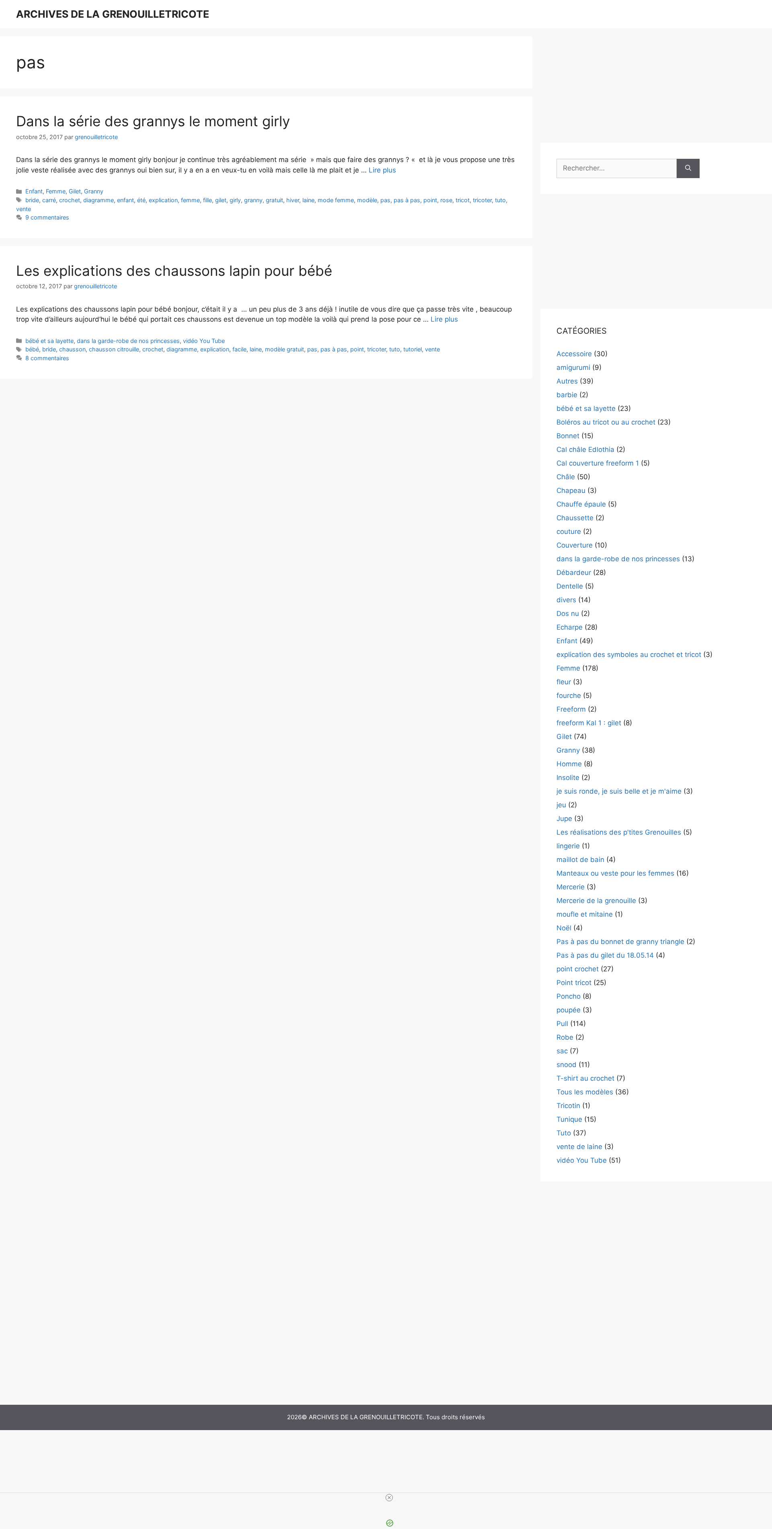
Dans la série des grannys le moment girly (153, 121)
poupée (568, 1010)
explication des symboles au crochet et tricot (628, 655)
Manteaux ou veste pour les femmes (615, 873)
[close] (389, 1497)
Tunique (569, 1119)
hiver (292, 200)
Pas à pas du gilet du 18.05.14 (605, 955)
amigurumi (573, 367)
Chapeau (570, 490)
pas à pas (407, 200)
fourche (568, 696)
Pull (562, 1024)
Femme (56, 191)
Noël (563, 928)
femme (190, 200)
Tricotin (568, 1106)
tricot (463, 200)
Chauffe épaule (581, 504)
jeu (561, 805)
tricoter (482, 200)
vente (23, 208)
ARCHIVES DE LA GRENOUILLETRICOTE (112, 14)
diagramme (98, 200)
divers (566, 600)
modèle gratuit (284, 349)
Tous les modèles (584, 1092)
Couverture (574, 545)
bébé (32, 349)
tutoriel (412, 349)
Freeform (571, 709)
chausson (72, 349)
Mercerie (570, 887)
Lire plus (382, 170)
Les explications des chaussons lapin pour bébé (174, 270)
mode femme (336, 200)
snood (566, 1065)
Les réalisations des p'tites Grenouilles (618, 832)
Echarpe (569, 627)
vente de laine (579, 1147)
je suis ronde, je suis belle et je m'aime (619, 791)
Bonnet (567, 436)
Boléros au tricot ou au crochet (605, 422)
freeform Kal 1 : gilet (588, 723)
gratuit (274, 200)
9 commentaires (47, 217)
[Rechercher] (688, 168)
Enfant (34, 191)
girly (235, 200)
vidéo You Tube (204, 340)
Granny (93, 191)
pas (385, 200)
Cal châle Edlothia (585, 449)
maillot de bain (580, 860)
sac (562, 1051)
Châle (565, 477)
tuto (500, 200)
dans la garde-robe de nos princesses (128, 340)
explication (163, 200)
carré (49, 200)
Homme (569, 764)
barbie (566, 395)
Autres (567, 381)
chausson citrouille (114, 349)
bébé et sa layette (49, 340)
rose (446, 200)
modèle (367, 200)
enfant (125, 200)
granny (253, 200)
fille (207, 200)
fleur (563, 682)
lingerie (568, 846)
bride (32, 200)
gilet (220, 200)
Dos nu (567, 614)
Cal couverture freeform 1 (597, 463)
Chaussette (574, 518)
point (430, 200)
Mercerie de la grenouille (596, 901)
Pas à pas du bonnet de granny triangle (620, 942)
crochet (69, 200)
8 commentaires (47, 358)
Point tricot (573, 983)
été (141, 200)
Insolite (567, 778)
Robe (564, 1037)
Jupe (564, 819)
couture (568, 531)
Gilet (75, 191)
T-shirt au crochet (585, 1078)
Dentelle (569, 586)
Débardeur (573, 573)
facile (239, 349)
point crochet (577, 969)
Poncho (568, 996)
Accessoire (574, 354)
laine (308, 200)
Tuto (563, 1133)
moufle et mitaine (584, 914)
